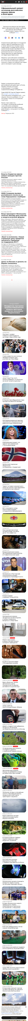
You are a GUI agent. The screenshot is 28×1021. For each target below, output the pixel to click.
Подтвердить (14, 1017)
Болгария (7, 20)
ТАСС (17, 32)
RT (8, 110)
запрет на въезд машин (11, 94)
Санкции (12, 20)
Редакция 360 (9, 113)
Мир (3, 20)
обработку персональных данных (10, 1012)
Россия (16, 20)
